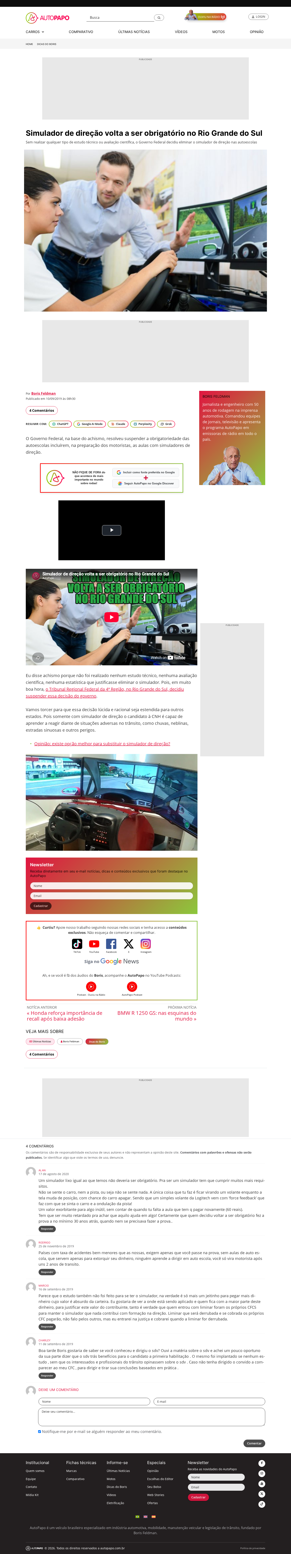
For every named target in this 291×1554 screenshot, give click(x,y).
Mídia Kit (32, 1495)
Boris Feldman (43, 393)
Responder (47, 1228)
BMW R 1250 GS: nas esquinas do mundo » (156, 1015)
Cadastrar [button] (41, 906)
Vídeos (111, 1495)
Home (29, 44)
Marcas (71, 1471)
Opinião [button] (257, 32)
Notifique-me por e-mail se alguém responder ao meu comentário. (101, 1431)
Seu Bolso (154, 1487)
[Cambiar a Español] (154, 1516)
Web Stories (155, 1495)
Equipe (31, 1479)
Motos (111, 1479)
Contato (31, 1487)
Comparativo (75, 1479)
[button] (159, 17)
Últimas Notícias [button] (134, 32)
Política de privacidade (252, 1548)
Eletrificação (115, 1503)
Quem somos (35, 1471)
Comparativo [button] (81, 32)
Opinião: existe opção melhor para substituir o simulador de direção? (102, 744)
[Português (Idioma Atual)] (137, 1516)
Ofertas (152, 1503)
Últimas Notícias (41, 1041)
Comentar (254, 1443)
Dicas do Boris (46, 44)
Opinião (152, 1471)
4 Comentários (41, 410)
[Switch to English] (145, 1516)
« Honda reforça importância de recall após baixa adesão (64, 1015)
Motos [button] (218, 32)
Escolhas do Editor (160, 1479)
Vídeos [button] (181, 32)
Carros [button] (33, 32)
